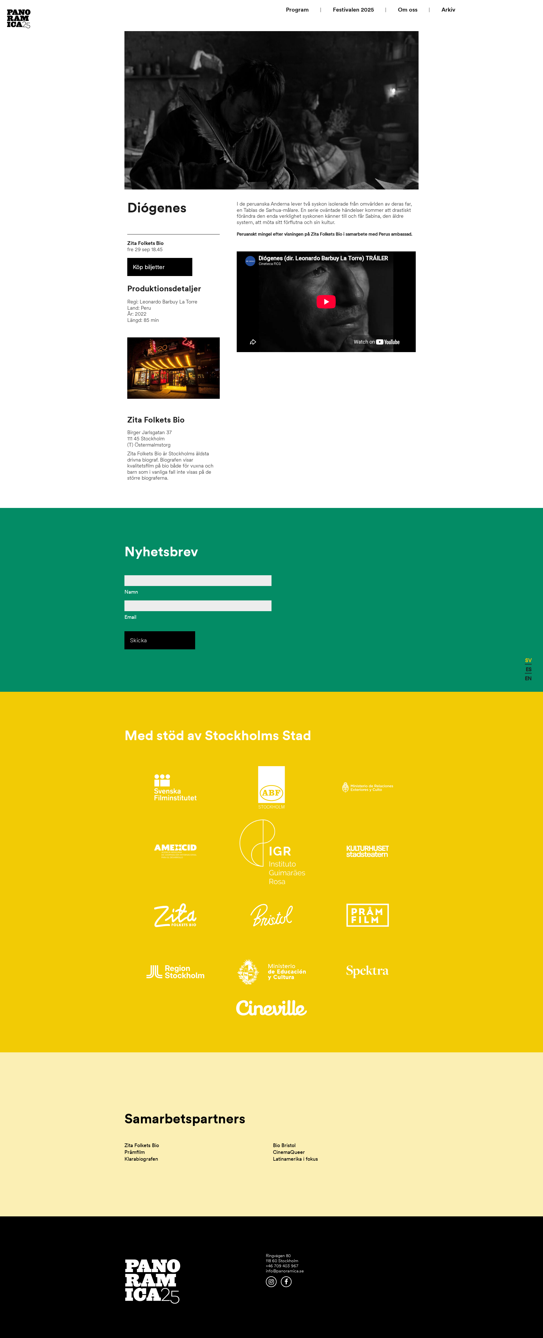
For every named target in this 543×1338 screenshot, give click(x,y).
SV (528, 660)
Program (297, 9)
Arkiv (448, 9)
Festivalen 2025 (353, 9)
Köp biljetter (149, 267)
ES (529, 669)
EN (528, 678)
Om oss (407, 9)
